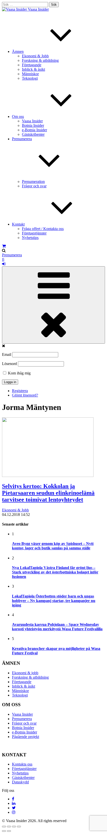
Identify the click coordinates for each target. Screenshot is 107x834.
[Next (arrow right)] (9, 831)
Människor (30, 74)
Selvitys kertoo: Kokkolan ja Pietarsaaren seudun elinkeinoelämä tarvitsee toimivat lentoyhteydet (48, 493)
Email (6, 354)
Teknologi (30, 78)
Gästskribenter (33, 134)
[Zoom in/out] (19, 826)
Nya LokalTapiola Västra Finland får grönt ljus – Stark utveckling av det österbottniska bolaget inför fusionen (55, 572)
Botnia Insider (33, 125)
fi (3, 259)
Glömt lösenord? (25, 395)
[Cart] (4, 246)
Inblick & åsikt (33, 69)
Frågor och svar (34, 186)
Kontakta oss (22, 764)
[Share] (9, 826)
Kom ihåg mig (19, 373)
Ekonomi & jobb (25, 673)
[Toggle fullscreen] (14, 826)
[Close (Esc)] (4, 826)
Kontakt (18, 224)
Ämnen (18, 51)
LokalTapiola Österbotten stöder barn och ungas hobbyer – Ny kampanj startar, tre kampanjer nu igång (53, 600)
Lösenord (9, 364)
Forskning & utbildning (40, 60)
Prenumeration (33, 181)
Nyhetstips (30, 237)
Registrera (20, 391)
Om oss (18, 116)
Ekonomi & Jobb (35, 56)
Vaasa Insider (38, 9)
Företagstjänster (34, 233)
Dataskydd (20, 782)
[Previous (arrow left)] (4, 831)
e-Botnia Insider (34, 130)
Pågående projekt (25, 736)
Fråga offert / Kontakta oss (43, 229)
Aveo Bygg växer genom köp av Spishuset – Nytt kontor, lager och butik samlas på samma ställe (53, 545)
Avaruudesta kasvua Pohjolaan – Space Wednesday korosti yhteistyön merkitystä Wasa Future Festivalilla (57, 626)
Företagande (31, 65)
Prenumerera (12, 255)
